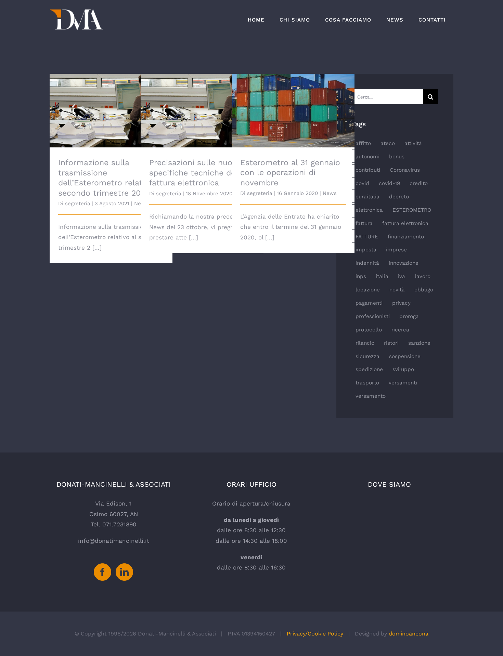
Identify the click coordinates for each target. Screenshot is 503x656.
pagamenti (369, 303)
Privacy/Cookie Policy (315, 633)
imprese (396, 250)
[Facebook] (102, 572)
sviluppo (403, 369)
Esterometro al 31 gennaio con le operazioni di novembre (293, 99)
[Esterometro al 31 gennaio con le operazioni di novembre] (293, 110)
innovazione (403, 263)
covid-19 (389, 183)
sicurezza (367, 356)
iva (401, 276)
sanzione (419, 343)
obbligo (423, 290)
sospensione (405, 356)
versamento (371, 396)
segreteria (77, 203)
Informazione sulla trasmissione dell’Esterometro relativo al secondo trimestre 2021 (111, 95)
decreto (399, 197)
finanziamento (406, 237)
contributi (368, 170)
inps (361, 276)
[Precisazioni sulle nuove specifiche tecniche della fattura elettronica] (202, 110)
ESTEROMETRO (411, 210)
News (330, 193)
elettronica (369, 210)
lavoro (422, 276)
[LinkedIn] (124, 572)
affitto (363, 143)
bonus (396, 157)
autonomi (367, 157)
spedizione (369, 369)
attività (413, 143)
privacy (401, 303)
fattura (364, 223)
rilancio (365, 343)
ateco (388, 143)
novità (397, 290)
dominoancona (408, 633)
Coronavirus (405, 170)
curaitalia (367, 197)
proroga (409, 316)
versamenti (403, 383)
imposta (366, 250)
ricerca (400, 330)
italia (382, 276)
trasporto (367, 383)
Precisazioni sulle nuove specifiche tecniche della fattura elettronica (202, 95)
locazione (368, 290)
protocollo (369, 330)
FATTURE (367, 237)
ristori (391, 343)
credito (419, 183)
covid (362, 183)
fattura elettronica (405, 223)
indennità (367, 263)
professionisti (373, 316)
